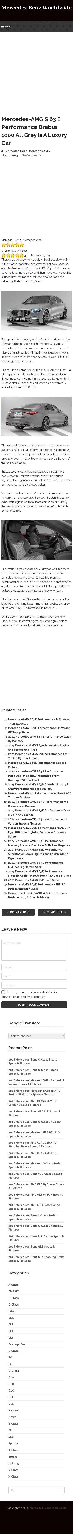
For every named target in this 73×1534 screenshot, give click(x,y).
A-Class (13, 1284)
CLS (11, 1337)
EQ (10, 1357)
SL (10, 1430)
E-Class (13, 1350)
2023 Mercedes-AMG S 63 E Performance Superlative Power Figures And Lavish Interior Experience (38, 854)
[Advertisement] (36, 71)
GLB (11, 1383)
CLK (11, 1331)
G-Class (13, 1370)
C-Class (13, 1304)
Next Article (53, 912)
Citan (12, 1311)
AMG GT (13, 1291)
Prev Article (19, 912)
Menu (8, 26)
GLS (11, 1403)
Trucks (12, 1456)
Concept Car (16, 1344)
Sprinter (13, 1443)
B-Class (13, 1298)
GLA (11, 1377)
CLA (11, 1317)
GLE (11, 1397)
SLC (11, 1436)
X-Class (13, 1476)
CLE (11, 1324)
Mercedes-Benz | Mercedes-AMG (27, 150)
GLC (11, 1390)
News (12, 1417)
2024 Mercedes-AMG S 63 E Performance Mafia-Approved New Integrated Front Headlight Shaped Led (35, 776)
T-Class (13, 1450)
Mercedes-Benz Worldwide (37, 8)
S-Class (13, 1423)
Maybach (14, 1410)
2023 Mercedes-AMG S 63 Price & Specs (34, 880)
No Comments (31, 155)
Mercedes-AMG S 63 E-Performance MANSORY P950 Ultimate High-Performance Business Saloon (39, 832)
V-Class (13, 1469)
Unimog (13, 1463)
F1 (9, 1364)
